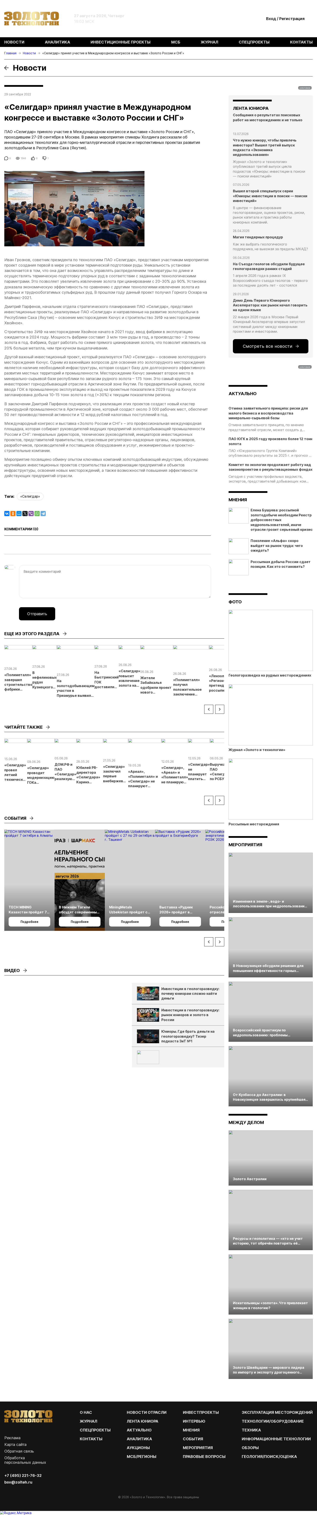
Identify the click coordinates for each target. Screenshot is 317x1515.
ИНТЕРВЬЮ (194, 1421)
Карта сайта (15, 1444)
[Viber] (31, 513)
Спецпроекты (254, 42)
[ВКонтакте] (6, 513)
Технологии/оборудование (273, 1421)
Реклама (12, 1438)
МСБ (175, 42)
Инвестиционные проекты (121, 42)
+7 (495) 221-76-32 (23, 1475)
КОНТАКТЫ (91, 1439)
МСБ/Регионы (141, 1456)
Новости (14, 42)
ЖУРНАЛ (88, 1421)
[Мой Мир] (19, 513)
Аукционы (138, 1447)
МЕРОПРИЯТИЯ (198, 1447)
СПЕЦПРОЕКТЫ (95, 1430)
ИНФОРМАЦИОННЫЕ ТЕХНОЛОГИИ (276, 1439)
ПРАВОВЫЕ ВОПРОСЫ (204, 1456)
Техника (251, 1430)
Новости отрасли (146, 1412)
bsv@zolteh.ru (18, 1482)
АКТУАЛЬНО (243, 393)
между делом (246, 1122)
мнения (238, 499)
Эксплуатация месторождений (277, 1412)
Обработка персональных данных (25, 1460)
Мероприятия (245, 844)
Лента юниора (142, 1421)
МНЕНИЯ (191, 1430)
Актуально (139, 1430)
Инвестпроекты (201, 1412)
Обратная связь (19, 1451)
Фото (235, 601)
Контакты (301, 42)
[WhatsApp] (37, 513)
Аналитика (57, 42)
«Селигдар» (30, 496)
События (193, 1439)
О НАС (86, 1412)
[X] (25, 513)
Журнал (209, 42)
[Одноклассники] (13, 513)
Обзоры (250, 1447)
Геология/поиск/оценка (269, 1456)
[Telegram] (43, 513)
